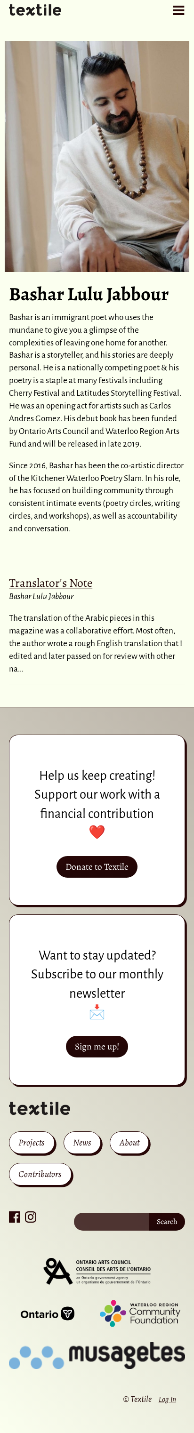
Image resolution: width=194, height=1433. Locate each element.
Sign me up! (97, 1046)
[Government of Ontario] (47, 1313)
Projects (31, 1142)
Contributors (40, 1174)
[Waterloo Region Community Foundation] (140, 1313)
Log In (167, 1399)
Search (167, 1222)
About (129, 1142)
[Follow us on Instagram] (30, 1217)
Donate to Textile (97, 866)
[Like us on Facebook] (14, 1217)
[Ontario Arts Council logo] (97, 1271)
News (82, 1142)
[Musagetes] (97, 1355)
